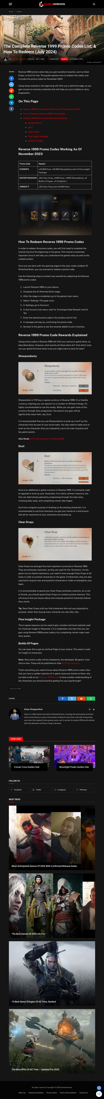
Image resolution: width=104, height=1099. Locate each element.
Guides (64, 59)
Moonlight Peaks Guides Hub (74, 767)
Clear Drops (33, 132)
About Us (22, 1093)
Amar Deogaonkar (19, 59)
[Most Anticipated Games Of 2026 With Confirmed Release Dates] (52, 838)
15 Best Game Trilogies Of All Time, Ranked (34, 1001)
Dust (30, 127)
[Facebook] (11, 78)
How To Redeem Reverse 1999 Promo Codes (44, 113)
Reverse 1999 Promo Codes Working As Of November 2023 (51, 109)
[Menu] (10, 4)
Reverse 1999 (15, 689)
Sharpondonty (35, 123)
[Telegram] (11, 102)
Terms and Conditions (68, 1093)
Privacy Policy (51, 1093)
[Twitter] (11, 84)
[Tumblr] (11, 108)
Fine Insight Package (38, 136)
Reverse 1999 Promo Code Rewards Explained (45, 118)
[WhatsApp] (11, 96)
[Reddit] (11, 90)
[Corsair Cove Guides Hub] (29, 756)
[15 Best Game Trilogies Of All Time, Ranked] (52, 973)
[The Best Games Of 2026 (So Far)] (52, 905)
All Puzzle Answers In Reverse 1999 (47, 438)
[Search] (93, 4)
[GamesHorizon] (52, 4)
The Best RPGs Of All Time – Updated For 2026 (35, 1069)
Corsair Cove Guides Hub (26, 767)
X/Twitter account (70, 663)
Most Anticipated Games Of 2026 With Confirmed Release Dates (44, 866)
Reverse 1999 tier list (49, 677)
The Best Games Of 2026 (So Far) (28, 934)
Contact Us (83, 1093)
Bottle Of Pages (35, 141)
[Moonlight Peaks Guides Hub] (74, 756)
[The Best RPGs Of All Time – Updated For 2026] (52, 1041)
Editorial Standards (36, 1093)
